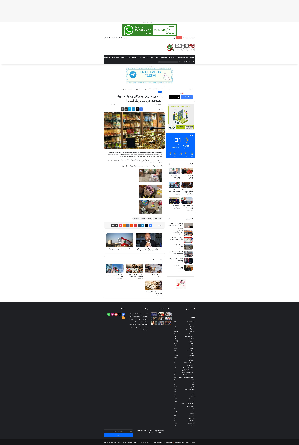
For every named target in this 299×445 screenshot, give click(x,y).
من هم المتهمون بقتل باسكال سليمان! (175, 176)
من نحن (124, 442)
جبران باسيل (145, 319)
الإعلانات (120, 442)
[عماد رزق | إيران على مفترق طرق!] (154, 319)
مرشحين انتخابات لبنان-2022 (186, 377)
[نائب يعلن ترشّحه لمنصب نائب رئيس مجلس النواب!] (188, 233)
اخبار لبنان (172, 57)
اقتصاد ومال (191, 355)
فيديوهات (134, 57)
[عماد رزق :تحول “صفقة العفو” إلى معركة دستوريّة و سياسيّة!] (187, 185)
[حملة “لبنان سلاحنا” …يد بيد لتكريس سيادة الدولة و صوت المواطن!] (134, 268)
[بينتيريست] (135, 225)
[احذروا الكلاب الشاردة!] (153, 268)
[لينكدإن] (133, 109)
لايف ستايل (191, 415)
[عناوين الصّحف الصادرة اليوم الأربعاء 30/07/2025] (153, 285)
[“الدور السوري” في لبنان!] (174, 200)
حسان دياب (132, 319)
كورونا (191, 345)
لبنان (149, 218)
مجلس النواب (133, 324)
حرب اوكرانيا (190, 406)
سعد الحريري (144, 321)
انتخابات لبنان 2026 (188, 362)
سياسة (191, 343)
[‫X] (137, 109)
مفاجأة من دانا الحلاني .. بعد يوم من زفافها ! (165, 38)
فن (147, 57)
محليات (150, 89)
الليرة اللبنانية (137, 316)
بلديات (192, 379)
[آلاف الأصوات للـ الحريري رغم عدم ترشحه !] (188, 261)
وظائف (191, 326)
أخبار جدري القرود (189, 336)
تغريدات (192, 384)
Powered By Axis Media (188, 442)
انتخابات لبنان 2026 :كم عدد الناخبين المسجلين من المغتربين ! (176, 225)
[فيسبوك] (141, 109)
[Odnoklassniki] (124, 225)
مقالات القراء (98, 57)
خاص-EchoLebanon (182, 57)
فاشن (192, 408)
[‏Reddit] (131, 225)
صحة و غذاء (142, 57)
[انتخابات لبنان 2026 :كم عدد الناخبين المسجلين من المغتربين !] (188, 225)
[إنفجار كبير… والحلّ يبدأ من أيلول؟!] (188, 247)
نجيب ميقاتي (145, 329)
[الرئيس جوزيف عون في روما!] (187, 171)
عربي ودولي (164, 57)
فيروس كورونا (144, 324)
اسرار (128, 57)
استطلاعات (190, 360)
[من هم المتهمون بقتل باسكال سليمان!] (174, 171)
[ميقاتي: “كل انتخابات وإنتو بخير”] (188, 268)
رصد (193, 391)
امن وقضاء (190, 341)
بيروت (131, 316)
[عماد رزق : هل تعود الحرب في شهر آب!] (161, 323)
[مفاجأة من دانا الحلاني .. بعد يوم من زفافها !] (161, 319)
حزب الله (138, 319)
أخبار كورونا (190, 338)
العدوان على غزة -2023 (187, 403)
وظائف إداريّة (188, 329)
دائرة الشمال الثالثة (187, 372)
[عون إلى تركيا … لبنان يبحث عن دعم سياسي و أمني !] (187, 200)
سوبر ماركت (157, 218)
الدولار (131, 313)
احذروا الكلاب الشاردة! (157, 275)
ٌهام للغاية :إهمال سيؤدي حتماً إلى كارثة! (116, 275)
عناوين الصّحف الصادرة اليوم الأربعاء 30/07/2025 (154, 292)
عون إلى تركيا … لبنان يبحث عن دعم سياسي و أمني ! (187, 206)
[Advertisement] (252, 11)
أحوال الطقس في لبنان (187, 333)
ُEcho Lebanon (177, 442)
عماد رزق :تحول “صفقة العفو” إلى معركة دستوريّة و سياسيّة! (187, 191)
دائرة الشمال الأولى (187, 370)
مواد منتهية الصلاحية (139, 218)
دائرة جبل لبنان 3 (187, 375)
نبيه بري (132, 327)
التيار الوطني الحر (137, 313)
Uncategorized (190, 321)
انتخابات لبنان (191, 357)
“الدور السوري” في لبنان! (176, 206)
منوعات (122, 57)
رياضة (157, 57)
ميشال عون (138, 327)
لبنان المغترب (191, 418)
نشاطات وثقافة (189, 350)
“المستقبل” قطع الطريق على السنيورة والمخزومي (176, 252)
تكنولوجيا (192, 386)
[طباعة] (122, 109)
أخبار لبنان (145, 313)
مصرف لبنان (145, 327)
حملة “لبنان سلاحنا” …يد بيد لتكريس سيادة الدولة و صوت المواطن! (135, 275)
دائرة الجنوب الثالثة (187, 367)
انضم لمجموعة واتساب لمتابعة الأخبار (149, 22)
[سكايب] (129, 109)
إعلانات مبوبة (107, 57)
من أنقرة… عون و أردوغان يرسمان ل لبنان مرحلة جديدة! (174, 191)
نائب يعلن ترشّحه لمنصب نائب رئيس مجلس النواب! (176, 231)
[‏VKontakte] (127, 225)
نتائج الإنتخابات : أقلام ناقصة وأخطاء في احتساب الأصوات (176, 238)
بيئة (193, 382)
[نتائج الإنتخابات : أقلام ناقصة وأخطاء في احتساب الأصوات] (188, 240)
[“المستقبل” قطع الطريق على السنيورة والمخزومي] (188, 254)
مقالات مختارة (115, 57)
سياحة (152, 57)
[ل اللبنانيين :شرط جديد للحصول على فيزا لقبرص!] (154, 314)
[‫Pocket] (120, 225)
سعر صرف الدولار (136, 321)
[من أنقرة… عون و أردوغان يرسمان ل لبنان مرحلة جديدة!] (174, 185)
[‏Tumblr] (139, 225)
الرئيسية (192, 57)
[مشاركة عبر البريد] (126, 109)
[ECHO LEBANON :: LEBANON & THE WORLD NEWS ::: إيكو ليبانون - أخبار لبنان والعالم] (180, 47)
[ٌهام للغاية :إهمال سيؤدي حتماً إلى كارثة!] (114, 268)
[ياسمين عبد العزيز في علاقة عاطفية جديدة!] (154, 323)
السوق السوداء (144, 316)
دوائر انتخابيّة (190, 365)
